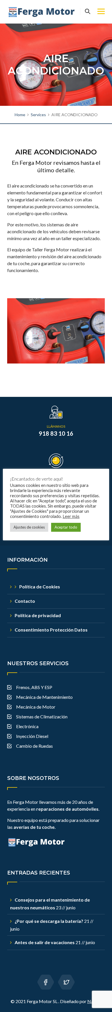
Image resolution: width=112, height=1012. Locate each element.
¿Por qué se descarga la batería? (49, 921)
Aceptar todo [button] (66, 527)
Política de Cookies (39, 586)
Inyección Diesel (32, 736)
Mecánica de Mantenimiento (44, 697)
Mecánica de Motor (35, 706)
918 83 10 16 (56, 433)
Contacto (25, 601)
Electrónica (27, 726)
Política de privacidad (38, 615)
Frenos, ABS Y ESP (34, 687)
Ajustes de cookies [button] (29, 527)
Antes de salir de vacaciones (45, 942)
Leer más (71, 516)
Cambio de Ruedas (34, 746)
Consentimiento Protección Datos (51, 629)
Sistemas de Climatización (41, 716)
